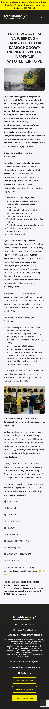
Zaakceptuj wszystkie (24, 698)
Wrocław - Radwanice (24, 5)
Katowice (39, 5)
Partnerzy (26, 673)
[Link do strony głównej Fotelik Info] (15, 17)
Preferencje (34, 667)
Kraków (44, 2)
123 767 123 (29, 8)
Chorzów (8, 5)
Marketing (17, 667)
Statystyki (34, 661)
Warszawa (35, 2)
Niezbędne (18, 661)
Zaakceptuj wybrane (24, 689)
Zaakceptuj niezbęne (24, 680)
